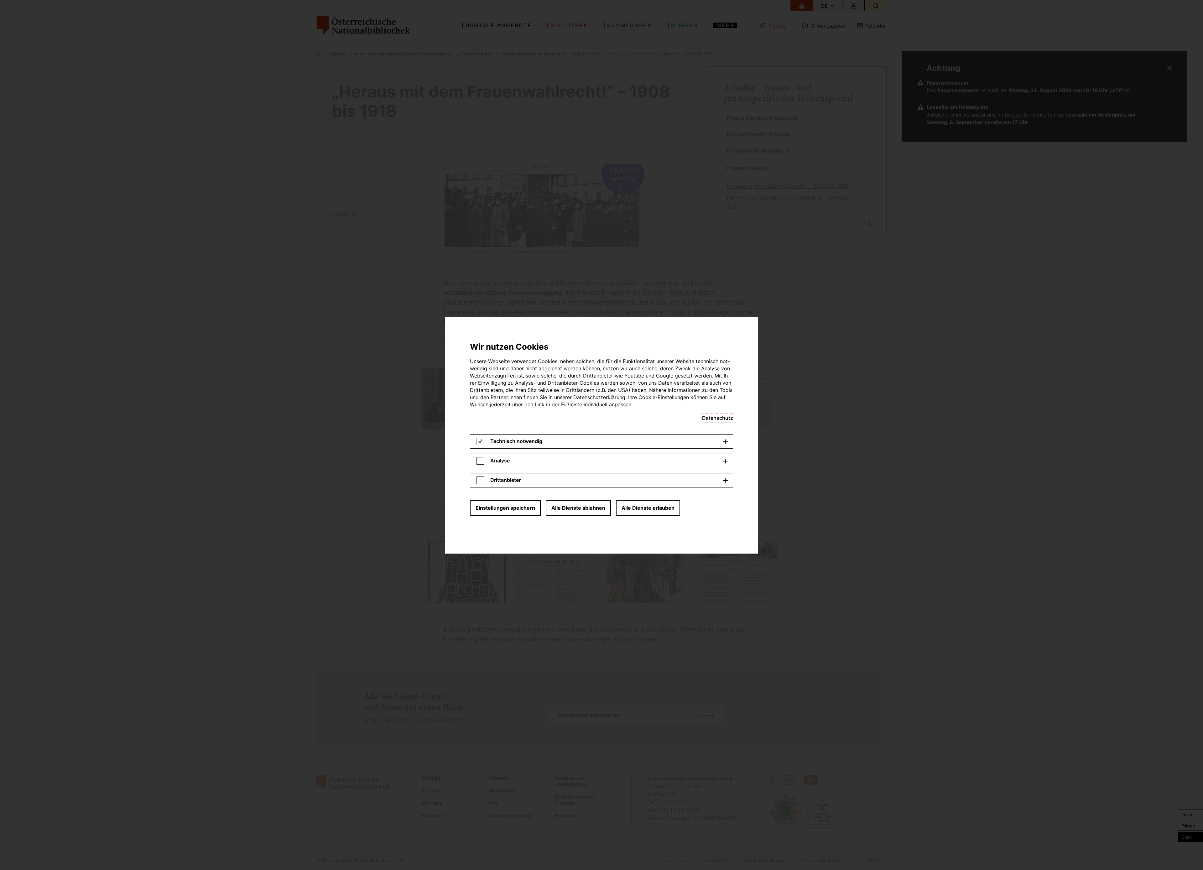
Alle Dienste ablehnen (578, 508)
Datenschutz (717, 418)
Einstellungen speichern (505, 508)
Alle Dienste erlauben (648, 508)
